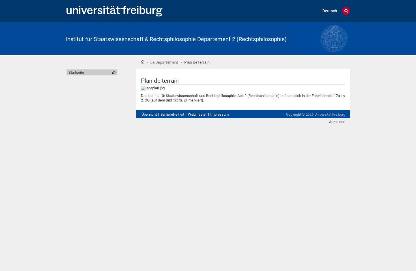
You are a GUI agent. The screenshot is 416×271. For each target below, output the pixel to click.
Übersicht (149, 114)
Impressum (219, 114)
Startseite (142, 62)
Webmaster (197, 114)
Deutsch (329, 11)
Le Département (164, 62)
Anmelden (337, 122)
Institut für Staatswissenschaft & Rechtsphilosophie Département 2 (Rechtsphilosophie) (176, 39)
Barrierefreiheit (172, 114)
